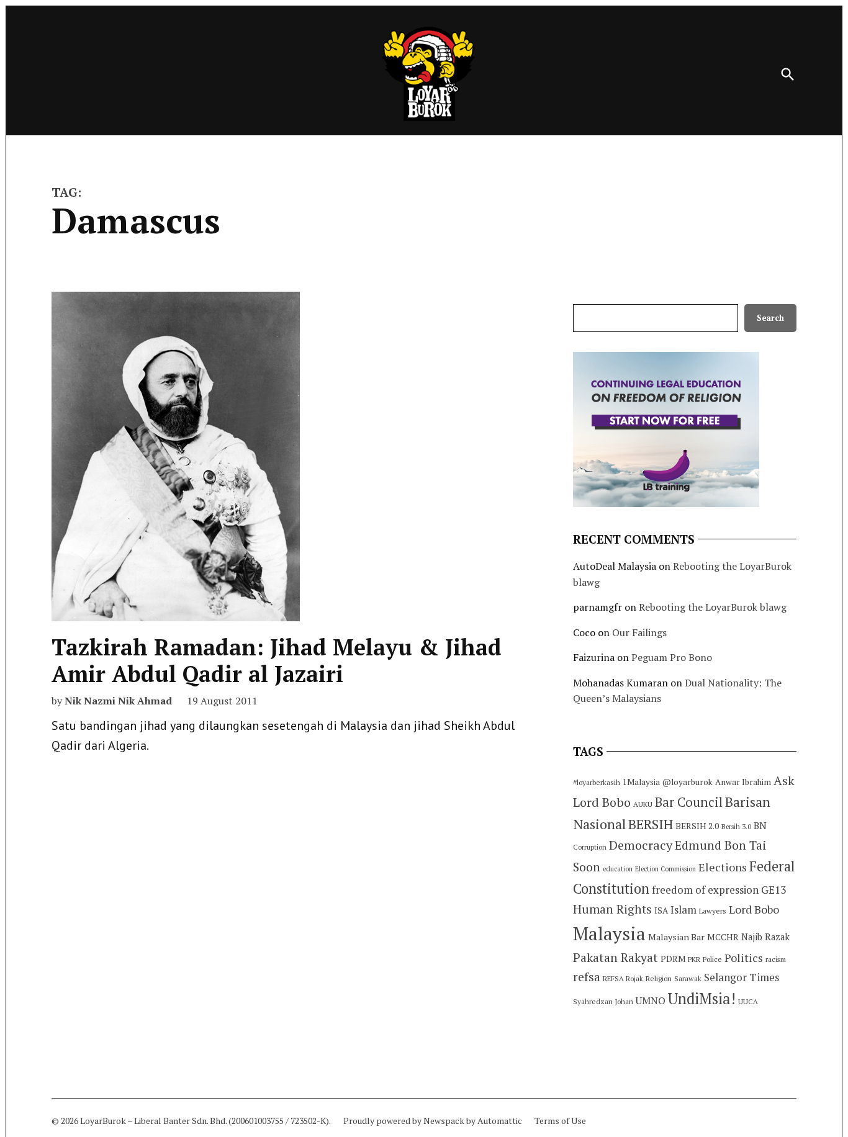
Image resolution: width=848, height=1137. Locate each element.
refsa (586, 977)
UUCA (748, 1001)
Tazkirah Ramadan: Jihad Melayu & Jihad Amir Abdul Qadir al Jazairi (277, 660)
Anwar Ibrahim (743, 782)
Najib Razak (765, 937)
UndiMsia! (702, 999)
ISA (661, 910)
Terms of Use (560, 1120)
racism (775, 959)
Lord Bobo (754, 909)
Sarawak (687, 978)
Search (770, 318)
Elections (722, 867)
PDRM (673, 958)
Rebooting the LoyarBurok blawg (713, 607)
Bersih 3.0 (736, 826)
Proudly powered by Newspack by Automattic (432, 1120)
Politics (743, 957)
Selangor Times (741, 977)
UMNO (650, 1000)
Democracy (640, 845)
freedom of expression (705, 890)
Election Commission (665, 869)
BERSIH (650, 824)
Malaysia (609, 933)
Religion (659, 978)
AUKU (642, 804)
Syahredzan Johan (603, 1001)
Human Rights (612, 909)
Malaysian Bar (676, 937)
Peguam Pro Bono (671, 657)
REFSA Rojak (623, 978)
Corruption (590, 847)
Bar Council (689, 802)
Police (712, 959)
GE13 (773, 890)
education (618, 869)
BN (760, 825)
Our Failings (639, 632)
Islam (683, 909)
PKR (694, 959)
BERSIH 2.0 (697, 826)
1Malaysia (641, 782)
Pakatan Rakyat (615, 958)
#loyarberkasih (596, 782)
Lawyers (712, 910)
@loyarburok (687, 782)
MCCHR (723, 937)
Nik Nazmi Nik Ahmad (118, 701)
